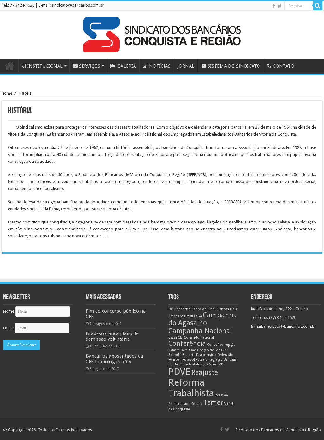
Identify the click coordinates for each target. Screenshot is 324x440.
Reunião (221, 395)
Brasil (188, 316)
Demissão (188, 350)
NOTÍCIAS (160, 66)
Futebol (189, 360)
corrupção (228, 345)
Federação (225, 355)
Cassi (172, 337)
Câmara (173, 350)
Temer (213, 402)
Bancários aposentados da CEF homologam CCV (114, 358)
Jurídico (174, 364)
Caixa (198, 316)
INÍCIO (10, 65)
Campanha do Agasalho (202, 319)
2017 (172, 309)
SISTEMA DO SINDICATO (234, 66)
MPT (221, 364)
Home (7, 93)
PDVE (179, 371)
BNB (233, 309)
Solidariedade (179, 404)
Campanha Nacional (200, 331)
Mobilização (198, 364)
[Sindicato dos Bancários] (162, 33)
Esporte (189, 355)
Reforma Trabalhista (191, 388)
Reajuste (204, 372)
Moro (213, 364)
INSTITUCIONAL (45, 66)
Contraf (213, 345)
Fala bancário (206, 355)
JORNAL (186, 66)
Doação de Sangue (212, 350)
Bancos (223, 309)
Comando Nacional (199, 337)
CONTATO (283, 66)
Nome (8, 311)
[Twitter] (279, 6)
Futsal (200, 360)
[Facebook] (274, 6)
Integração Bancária (221, 360)
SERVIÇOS (89, 66)
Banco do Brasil (203, 309)
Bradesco (175, 316)
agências (183, 309)
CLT (180, 337)
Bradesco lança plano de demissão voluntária (112, 336)
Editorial (175, 355)
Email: (9, 328)
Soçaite (196, 404)
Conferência (187, 343)
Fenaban (175, 360)
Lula (185, 364)
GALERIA (126, 66)
